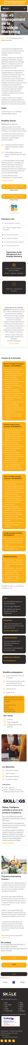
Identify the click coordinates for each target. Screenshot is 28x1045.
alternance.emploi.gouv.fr (11, 630)
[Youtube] (9, 1041)
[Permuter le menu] (24, 8)
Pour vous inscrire (14, 343)
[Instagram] (13, 1041)
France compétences (7, 180)
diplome (7, 977)
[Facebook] (2, 1041)
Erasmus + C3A (5, 937)
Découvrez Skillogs (7, 843)
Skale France (4, 38)
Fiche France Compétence (14, 213)
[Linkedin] (6, 1041)
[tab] (14, 958)
